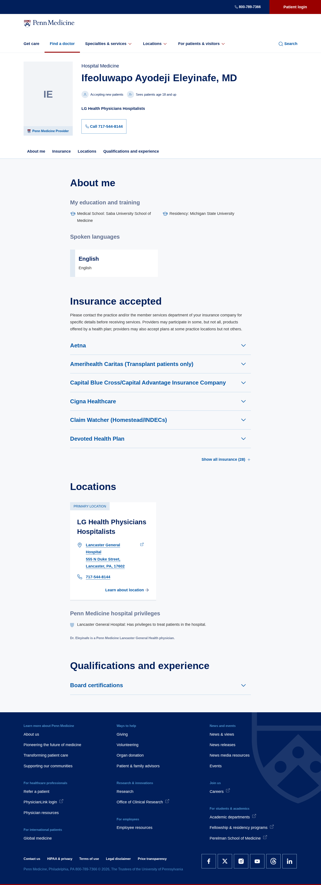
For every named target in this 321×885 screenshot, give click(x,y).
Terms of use (89, 859)
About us (31, 734)
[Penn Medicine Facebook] (209, 861)
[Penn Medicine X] (225, 861)
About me (36, 151)
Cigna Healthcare (93, 401)
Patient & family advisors (138, 766)
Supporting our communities (48, 766)
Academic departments (230, 817)
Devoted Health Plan (97, 438)
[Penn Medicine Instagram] (241, 861)
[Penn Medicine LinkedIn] (290, 861)
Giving (122, 734)
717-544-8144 (98, 577)
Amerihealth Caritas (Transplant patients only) (131, 364)
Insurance (61, 151)
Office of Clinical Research (140, 802)
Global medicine (38, 838)
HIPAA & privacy (59, 859)
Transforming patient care (46, 755)
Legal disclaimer (118, 859)
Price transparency (152, 859)
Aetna (78, 345)
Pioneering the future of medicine (52, 745)
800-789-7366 (250, 7)
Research (125, 791)
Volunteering (127, 745)
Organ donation (130, 755)
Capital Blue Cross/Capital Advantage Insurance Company (148, 382)
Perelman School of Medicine (235, 838)
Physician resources (41, 813)
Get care (31, 43)
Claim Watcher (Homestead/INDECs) (118, 420)
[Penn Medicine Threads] (273, 861)
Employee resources (134, 827)
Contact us (32, 859)
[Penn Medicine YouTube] (257, 861)
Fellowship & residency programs (239, 827)
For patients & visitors (199, 43)
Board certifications (96, 685)
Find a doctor (62, 43)
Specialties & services (105, 43)
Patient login (295, 7)
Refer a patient (36, 791)
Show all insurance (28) (223, 459)
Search (290, 43)
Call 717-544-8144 (106, 126)
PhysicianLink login (40, 802)
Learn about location (124, 590)
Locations (152, 43)
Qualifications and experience (131, 151)
